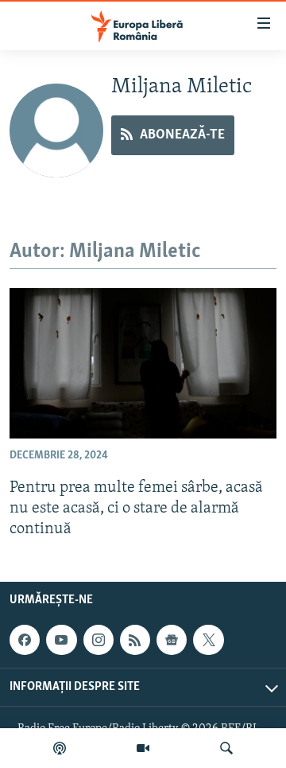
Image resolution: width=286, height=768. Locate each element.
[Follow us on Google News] (172, 640)
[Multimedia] (143, 748)
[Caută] (226, 748)
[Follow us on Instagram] (98, 640)
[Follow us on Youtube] (61, 640)
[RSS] (135, 640)
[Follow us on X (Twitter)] (208, 640)
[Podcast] (59, 748)
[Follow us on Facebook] (25, 640)
